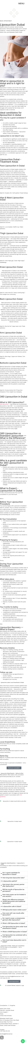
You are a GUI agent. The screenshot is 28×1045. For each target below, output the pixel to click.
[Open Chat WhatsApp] (23, 1041)
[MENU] (26, 3)
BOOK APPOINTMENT (6, 21)
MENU (21, 3)
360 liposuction (4, 404)
